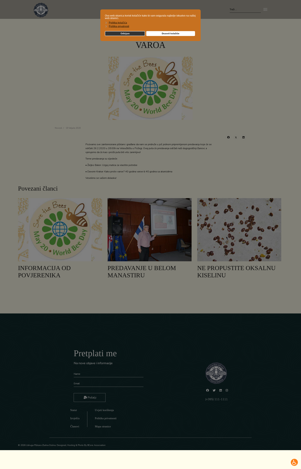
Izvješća (74, 418)
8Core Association (96, 445)
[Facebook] (228, 137)
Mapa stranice (103, 426)
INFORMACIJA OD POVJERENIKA (44, 271)
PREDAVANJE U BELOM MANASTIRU (142, 271)
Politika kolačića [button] (118, 22)
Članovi (74, 426)
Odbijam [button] (125, 33)
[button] (294, 462)
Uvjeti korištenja (104, 410)
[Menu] (265, 9)
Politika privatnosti (105, 418)
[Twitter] (236, 137)
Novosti (58, 128)
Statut (73, 410)
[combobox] (245, 9)
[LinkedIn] (243, 137)
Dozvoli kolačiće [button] (170, 33)
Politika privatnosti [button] (119, 26)
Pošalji (91, 397)
